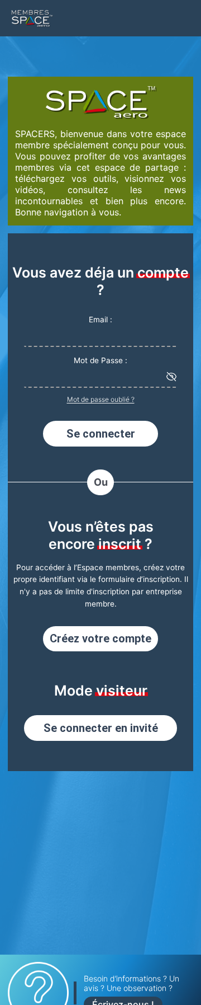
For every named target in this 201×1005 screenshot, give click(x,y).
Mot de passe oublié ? (101, 399)
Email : (100, 319)
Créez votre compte (100, 638)
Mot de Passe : (100, 360)
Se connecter (100, 433)
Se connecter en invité (101, 728)
